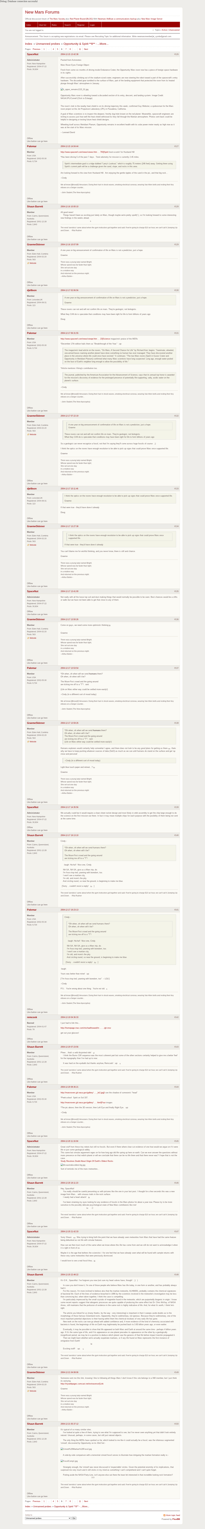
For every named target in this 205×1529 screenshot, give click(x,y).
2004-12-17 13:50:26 (69, 619)
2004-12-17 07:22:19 (69, 416)
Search (68, 25)
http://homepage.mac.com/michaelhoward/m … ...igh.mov (86, 1028)
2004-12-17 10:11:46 (69, 488)
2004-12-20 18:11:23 (69, 1183)
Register (80, 25)
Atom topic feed (173, 1515)
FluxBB (176, 1519)
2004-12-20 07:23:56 (69, 1047)
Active (164, 30)
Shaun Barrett (35, 206)
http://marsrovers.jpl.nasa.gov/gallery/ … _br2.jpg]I (83, 1092)
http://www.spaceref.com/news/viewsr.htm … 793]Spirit (85, 152)
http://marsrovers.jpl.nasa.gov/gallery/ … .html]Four (83, 1102)
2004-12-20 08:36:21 (69, 1087)
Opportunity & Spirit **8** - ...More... (86, 43)
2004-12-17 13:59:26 (69, 723)
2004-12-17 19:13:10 (69, 835)
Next (86, 49)
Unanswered (174, 30)
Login (92, 25)
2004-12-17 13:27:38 (69, 526)
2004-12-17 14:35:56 (69, 807)
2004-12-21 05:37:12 (69, 1424)
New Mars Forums (42, 12)
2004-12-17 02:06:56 (69, 290)
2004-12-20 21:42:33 (69, 1231)
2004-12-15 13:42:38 (69, 54)
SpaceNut (32, 54)
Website (33, 263)
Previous (36, 49)
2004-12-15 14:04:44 (69, 146)
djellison (32, 290)
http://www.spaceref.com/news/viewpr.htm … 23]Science (85, 339)
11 (80, 49)
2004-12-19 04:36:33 (69, 1017)
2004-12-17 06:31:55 (69, 333)
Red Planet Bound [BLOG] (81, 19)
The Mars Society (57, 19)
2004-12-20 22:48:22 (69, 1274)
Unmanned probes (48, 43)
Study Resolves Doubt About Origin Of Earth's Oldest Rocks (87, 1161)
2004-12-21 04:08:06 (69, 1372)
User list (42, 25)
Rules (54, 25)
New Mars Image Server (151, 19)
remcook (32, 1017)
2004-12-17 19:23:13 (69, 910)
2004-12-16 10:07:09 (69, 244)
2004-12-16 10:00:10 (69, 206)
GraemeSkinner (36, 244)
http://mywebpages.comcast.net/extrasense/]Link (82, 1384)
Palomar (31, 146)
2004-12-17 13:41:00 (69, 591)
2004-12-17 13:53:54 (69, 668)
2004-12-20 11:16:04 (69, 1141)
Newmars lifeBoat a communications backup (117, 19)
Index (28, 25)
